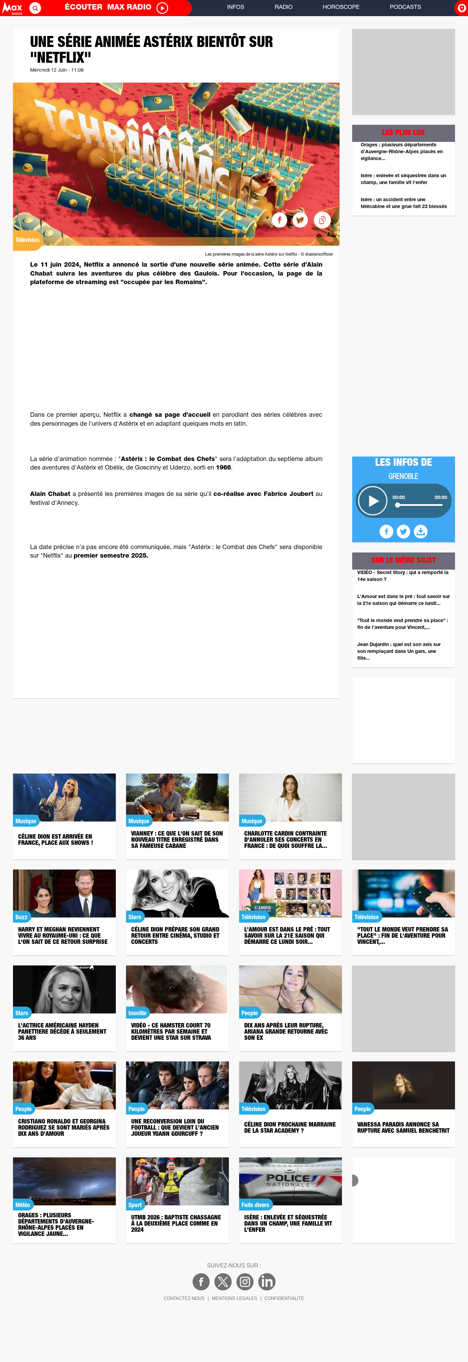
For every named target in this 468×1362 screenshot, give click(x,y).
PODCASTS (405, 8)
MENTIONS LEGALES (234, 1298)
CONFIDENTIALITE (284, 1298)
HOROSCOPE (341, 8)
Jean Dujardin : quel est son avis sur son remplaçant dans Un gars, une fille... (399, 652)
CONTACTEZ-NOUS (184, 1298)
